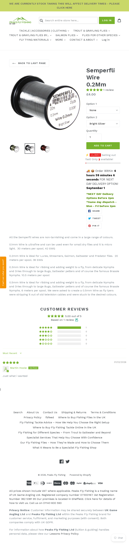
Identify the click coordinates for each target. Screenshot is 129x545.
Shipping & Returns (73, 412)
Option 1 (91, 103)
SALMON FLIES (66, 35)
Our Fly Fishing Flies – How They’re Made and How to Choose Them (64, 442)
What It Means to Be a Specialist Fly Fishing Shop (64, 447)
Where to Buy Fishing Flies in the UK (81, 417)
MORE (59, 39)
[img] (11, 362)
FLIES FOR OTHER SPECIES (100, 35)
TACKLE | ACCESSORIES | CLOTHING (43, 30)
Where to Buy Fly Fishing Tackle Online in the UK (64, 427)
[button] (94, 89)
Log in (107, 20)
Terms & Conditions (103, 412)
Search (18, 412)
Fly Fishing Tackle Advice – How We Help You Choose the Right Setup (64, 422)
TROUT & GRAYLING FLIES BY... (29, 35)
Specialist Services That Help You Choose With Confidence (64, 437)
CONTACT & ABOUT (83, 39)
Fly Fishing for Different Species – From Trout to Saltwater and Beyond (64, 432)
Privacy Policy (32, 417)
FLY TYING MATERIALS (34, 39)
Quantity (91, 130)
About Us (33, 412)
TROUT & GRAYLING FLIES (90, 30)
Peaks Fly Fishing (56, 475)
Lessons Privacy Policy (64, 533)
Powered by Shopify (80, 475)
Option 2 (91, 117)
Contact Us (50, 412)
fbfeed (50, 417)
